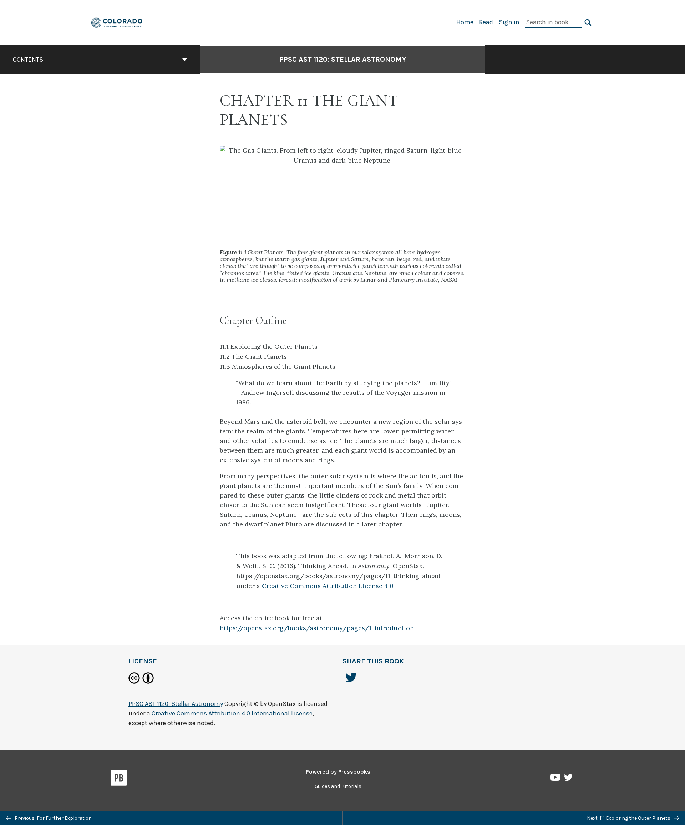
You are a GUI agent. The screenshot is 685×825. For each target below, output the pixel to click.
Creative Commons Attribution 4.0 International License (232, 713)
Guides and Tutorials (338, 786)
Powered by (338, 771)
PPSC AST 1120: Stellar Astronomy (342, 59)
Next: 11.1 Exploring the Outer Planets (629, 818)
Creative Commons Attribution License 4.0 (328, 586)
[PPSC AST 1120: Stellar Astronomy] (117, 22)
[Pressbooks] (119, 779)
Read (486, 22)
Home (464, 22)
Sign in (509, 22)
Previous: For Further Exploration (53, 818)
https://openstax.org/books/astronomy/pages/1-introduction (317, 628)
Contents (28, 59)
